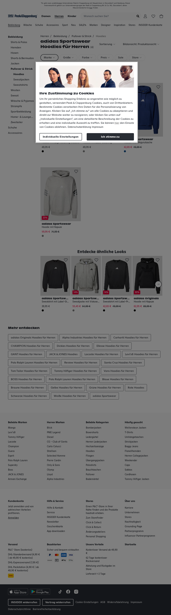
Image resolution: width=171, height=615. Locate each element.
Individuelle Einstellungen (60, 136)
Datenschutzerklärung (79, 127)
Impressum (97, 127)
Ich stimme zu (110, 136)
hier (117, 123)
